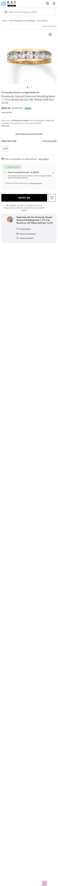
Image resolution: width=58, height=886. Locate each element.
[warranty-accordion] (53, 173)
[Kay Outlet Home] (11, 3)
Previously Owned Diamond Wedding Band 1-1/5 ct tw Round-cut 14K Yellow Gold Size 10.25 (28, 99)
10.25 (5, 148)
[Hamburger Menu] (3, 3)
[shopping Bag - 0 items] (55, 5)
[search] (6, 12)
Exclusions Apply (6, 112)
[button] (27, 87)
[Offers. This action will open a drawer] (47, 3)
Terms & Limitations (35, 183)
